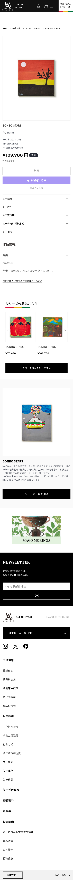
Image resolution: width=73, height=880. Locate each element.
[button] (36, 198)
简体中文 (11, 875)
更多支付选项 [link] (36, 188)
